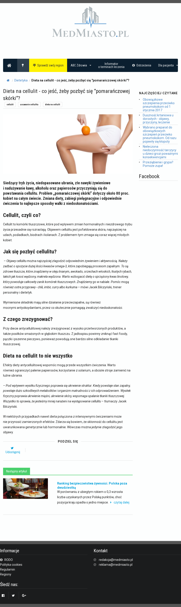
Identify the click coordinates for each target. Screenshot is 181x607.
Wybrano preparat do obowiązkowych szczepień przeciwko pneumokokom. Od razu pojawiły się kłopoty (159, 134)
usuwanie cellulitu (29, 104)
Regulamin (7, 569)
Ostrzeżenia (143, 65)
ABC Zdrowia (79, 65)
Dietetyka (21, 80)
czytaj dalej (121, 502)
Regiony (5, 574)
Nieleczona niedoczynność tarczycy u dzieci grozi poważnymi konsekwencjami (160, 152)
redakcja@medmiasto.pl (116, 560)
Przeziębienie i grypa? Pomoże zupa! (158, 164)
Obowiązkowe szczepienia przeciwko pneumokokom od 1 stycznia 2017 (159, 105)
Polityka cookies (11, 564)
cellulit (10, 104)
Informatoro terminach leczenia (111, 65)
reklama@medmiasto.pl (115, 564)
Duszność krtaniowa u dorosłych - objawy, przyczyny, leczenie (158, 118)
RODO (8, 560)
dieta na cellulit (52, 104)
